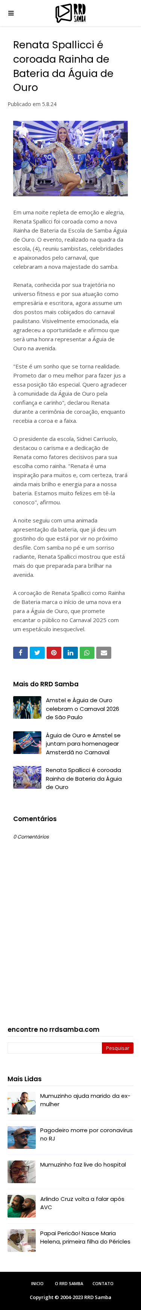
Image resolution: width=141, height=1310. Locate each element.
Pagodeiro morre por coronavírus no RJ (86, 1134)
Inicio (37, 1283)
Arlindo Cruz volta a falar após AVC (82, 1203)
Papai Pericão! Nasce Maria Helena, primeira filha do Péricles (85, 1237)
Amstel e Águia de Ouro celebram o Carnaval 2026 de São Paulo (82, 708)
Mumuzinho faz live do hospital (83, 1164)
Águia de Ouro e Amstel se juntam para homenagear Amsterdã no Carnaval (83, 743)
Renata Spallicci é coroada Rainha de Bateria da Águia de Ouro (84, 778)
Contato (103, 1283)
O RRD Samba (69, 1283)
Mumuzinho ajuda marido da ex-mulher (85, 1100)
